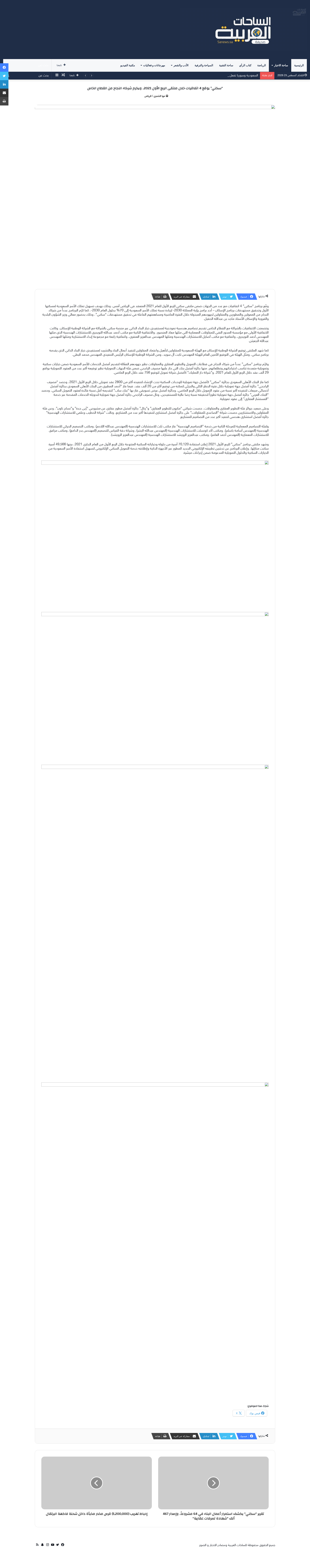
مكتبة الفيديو (127, 65)
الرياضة (261, 65)
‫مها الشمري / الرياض (154, 96)
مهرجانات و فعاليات (154, 65)
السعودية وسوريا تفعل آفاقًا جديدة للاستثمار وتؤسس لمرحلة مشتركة (215, 75)
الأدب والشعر (181, 65)
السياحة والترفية (204, 65)
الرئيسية (299, 65)
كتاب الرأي (245, 65)
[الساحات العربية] (243, 29)
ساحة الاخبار (281, 65)
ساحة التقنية (226, 65)
